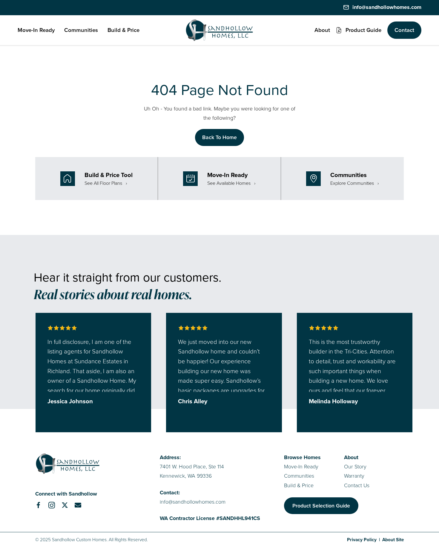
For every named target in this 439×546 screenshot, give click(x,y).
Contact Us (356, 485)
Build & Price (299, 485)
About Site (393, 539)
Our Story (355, 466)
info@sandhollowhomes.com (192, 502)
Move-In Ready (301, 466)
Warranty (354, 476)
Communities (299, 476)
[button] (358, 30)
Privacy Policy (362, 539)
